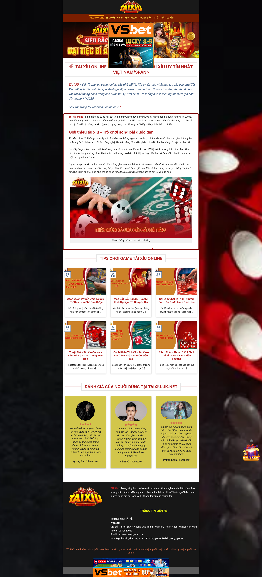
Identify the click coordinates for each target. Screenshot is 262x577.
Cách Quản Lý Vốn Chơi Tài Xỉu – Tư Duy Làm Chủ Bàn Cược (85, 300)
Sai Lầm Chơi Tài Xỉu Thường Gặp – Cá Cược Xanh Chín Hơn (176, 300)
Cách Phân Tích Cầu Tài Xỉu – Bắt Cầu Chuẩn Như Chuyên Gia (131, 355)
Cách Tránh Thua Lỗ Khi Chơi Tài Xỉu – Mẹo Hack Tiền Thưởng (176, 355)
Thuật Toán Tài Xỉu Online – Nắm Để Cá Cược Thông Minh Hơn (85, 355)
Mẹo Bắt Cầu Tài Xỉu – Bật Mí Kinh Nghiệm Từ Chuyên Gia (131, 300)
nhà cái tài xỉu (114, 18)
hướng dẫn (145, 18)
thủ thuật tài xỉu (163, 18)
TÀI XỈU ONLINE (96, 18)
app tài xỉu (131, 18)
